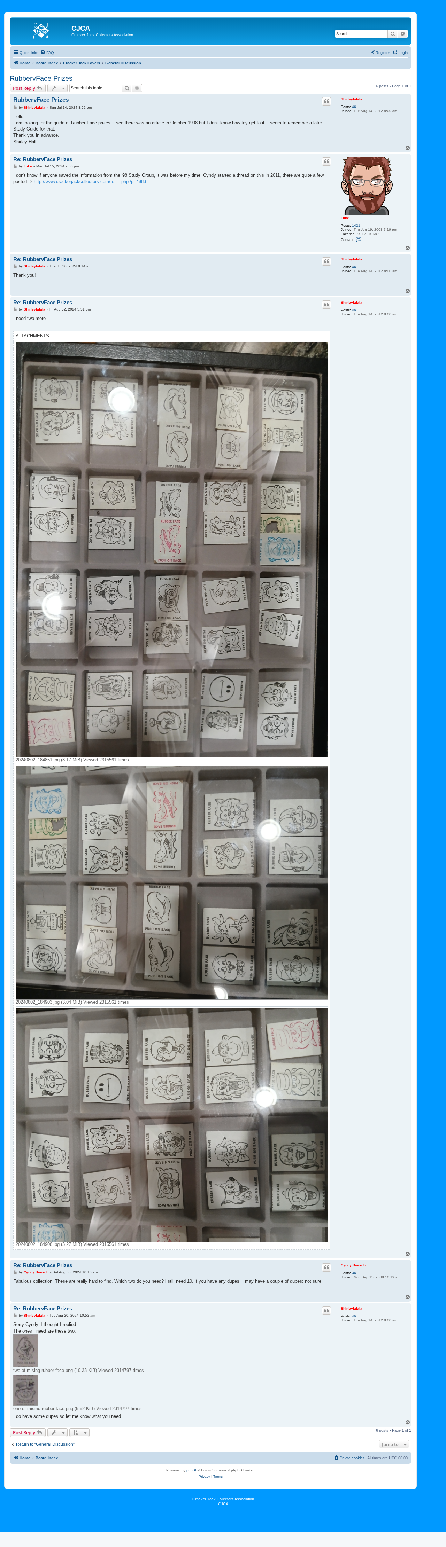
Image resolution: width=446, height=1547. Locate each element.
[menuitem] (47, 52)
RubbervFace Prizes (41, 78)
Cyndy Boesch (353, 1265)
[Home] (41, 30)
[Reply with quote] (326, 101)
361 (355, 1273)
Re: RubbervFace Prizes (42, 159)
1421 (356, 225)
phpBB (192, 1470)
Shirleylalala (351, 99)
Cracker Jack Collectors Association (223, 1499)
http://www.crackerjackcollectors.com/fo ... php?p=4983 (90, 181)
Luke (345, 218)
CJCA (223, 1504)
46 (354, 107)
